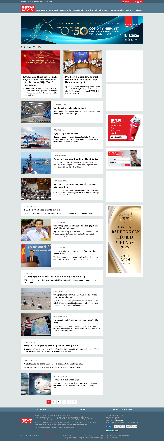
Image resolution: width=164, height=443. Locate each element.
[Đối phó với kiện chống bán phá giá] (36, 112)
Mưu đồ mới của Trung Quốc (66, 380)
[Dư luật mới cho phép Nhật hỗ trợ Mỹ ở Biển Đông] (36, 163)
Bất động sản (101, 10)
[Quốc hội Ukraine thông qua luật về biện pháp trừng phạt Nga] (36, 189)
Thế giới (129, 10)
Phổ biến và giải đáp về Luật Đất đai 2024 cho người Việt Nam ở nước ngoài (81, 79)
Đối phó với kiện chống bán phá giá (69, 108)
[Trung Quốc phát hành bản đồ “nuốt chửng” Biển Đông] (36, 324)
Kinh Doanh (41, 10)
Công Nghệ (53, 10)
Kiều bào (89, 438)
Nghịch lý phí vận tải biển (65, 133)
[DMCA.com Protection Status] (112, 430)
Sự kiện (82, 409)
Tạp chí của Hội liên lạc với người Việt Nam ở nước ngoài (36, 1)
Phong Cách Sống (116, 10)
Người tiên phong (91, 435)
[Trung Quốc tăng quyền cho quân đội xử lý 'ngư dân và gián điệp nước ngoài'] (36, 299)
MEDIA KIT (41, 409)
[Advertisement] (124, 187)
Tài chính (113, 435)
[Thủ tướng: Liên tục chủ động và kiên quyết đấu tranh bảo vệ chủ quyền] (36, 230)
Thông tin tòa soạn (122, 409)
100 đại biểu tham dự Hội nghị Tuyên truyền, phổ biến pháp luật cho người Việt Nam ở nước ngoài (40, 80)
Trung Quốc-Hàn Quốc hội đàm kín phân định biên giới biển (51, 346)
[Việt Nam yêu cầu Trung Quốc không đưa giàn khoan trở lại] (36, 255)
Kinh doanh (67, 435)
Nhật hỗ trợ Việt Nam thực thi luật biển (42, 210)
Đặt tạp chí (137, 2)
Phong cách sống (69, 438)
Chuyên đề (78, 10)
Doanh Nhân (66, 10)
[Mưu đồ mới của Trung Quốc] (36, 384)
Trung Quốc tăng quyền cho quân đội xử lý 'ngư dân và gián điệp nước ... (75, 296)
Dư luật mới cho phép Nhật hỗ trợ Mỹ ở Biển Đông (76, 159)
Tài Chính (88, 10)
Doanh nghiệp (99, 438)
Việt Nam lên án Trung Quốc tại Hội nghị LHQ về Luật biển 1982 (53, 364)
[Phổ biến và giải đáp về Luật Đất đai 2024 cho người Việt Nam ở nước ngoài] (82, 62)
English (127, 2)
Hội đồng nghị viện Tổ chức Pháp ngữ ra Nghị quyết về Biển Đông (54, 276)
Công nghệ (78, 435)
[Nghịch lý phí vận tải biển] (36, 138)
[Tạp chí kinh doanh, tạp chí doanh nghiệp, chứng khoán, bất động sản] (28, 8)
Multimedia (112, 438)
